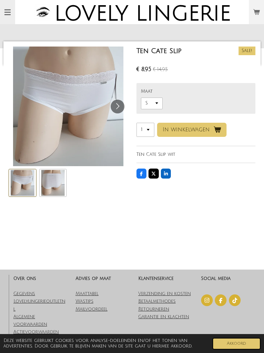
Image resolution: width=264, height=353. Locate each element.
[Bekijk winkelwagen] (256, 12)
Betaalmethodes (157, 301)
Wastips (85, 301)
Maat (147, 91)
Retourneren (153, 309)
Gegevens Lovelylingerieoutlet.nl (39, 301)
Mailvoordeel (92, 309)
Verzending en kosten (164, 293)
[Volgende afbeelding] (117, 106)
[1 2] (145, 130)
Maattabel (87, 293)
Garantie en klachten (163, 316)
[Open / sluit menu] (7, 12)
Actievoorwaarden (36, 332)
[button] (22, 183)
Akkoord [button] (236, 343)
